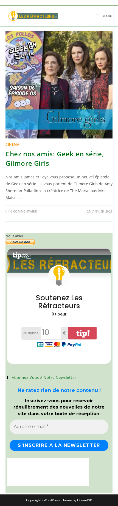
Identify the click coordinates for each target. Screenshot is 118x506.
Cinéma (12, 144)
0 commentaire (23, 211)
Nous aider (14, 235)
